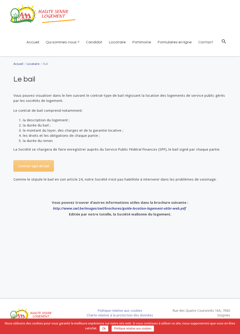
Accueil (18, 64)
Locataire (33, 64)
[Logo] (42, 14)
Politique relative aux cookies (120, 310)
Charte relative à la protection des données (120, 315)
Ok (104, 328)
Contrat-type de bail (33, 166)
